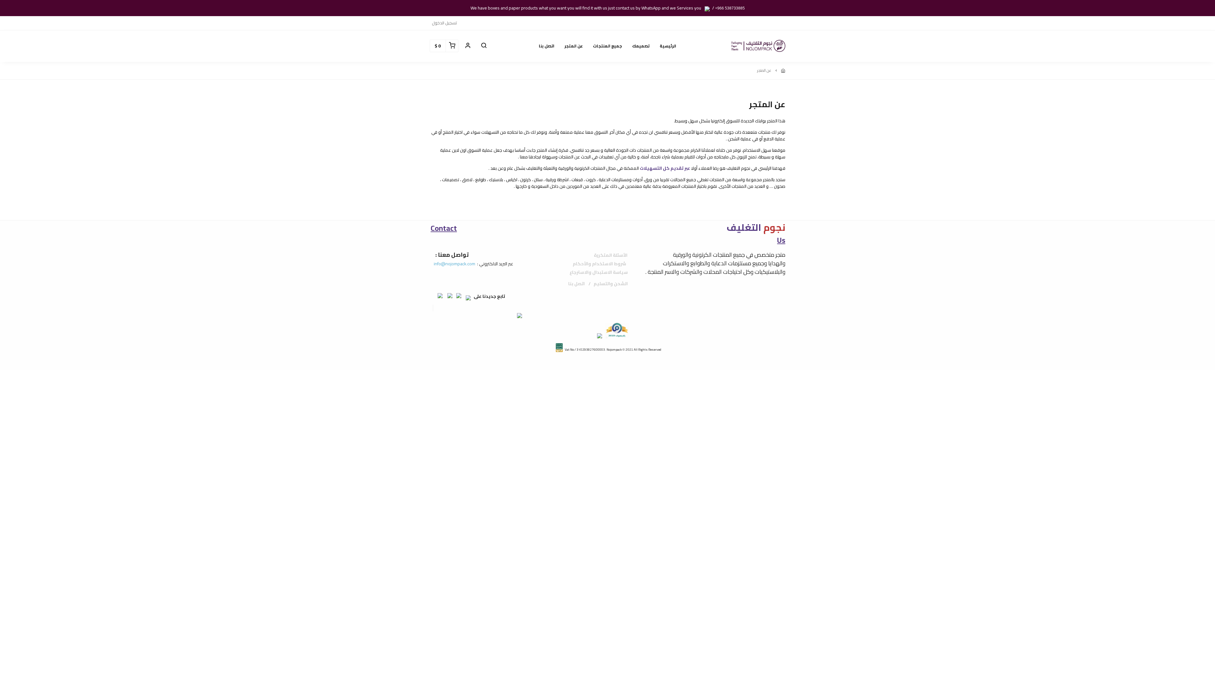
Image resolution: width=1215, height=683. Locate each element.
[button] (483, 46)
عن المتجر (573, 46)
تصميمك (641, 46)
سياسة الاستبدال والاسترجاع (599, 272)
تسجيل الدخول (444, 23)
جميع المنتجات (607, 46)
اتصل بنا (546, 46)
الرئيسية (668, 46)
